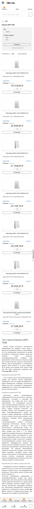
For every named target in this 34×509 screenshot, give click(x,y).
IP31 (7, 40)
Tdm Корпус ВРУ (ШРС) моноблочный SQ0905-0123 (17, 313)
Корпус (8, 31)
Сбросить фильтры (17, 48)
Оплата (11, 500)
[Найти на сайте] (30, 14)
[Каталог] (3, 3)
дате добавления (22, 53)
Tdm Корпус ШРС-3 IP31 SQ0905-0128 (17, 193)
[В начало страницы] (30, 505)
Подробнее (6, 81)
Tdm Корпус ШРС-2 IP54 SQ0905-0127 (17, 153)
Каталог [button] (4, 500)
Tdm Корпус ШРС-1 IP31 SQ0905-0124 (17, 113)
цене (13, 53)
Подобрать (17, 44)
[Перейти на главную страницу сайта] (13, 3)
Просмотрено (23, 506)
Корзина (30, 9)
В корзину (17, 92)
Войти (17, 9)
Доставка (17, 500)
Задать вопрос (33, 254)
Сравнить (4, 506)
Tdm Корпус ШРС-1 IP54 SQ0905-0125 (17, 233)
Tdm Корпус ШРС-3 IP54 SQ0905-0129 (17, 273)
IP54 (7, 37)
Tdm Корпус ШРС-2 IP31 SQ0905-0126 (17, 73)
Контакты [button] (4, 9)
